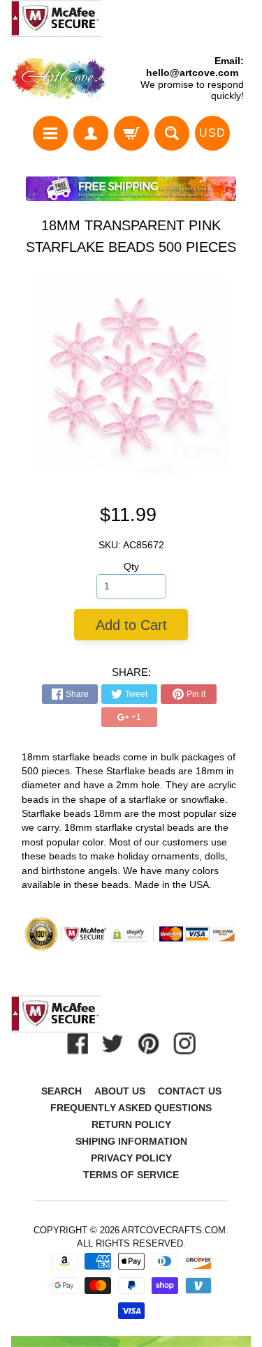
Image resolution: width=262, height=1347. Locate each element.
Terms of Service (131, 1174)
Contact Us (189, 1091)
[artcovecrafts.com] (59, 78)
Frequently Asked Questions (131, 1107)
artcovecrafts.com (174, 1230)
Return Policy (131, 1124)
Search (61, 1091)
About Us (119, 1091)
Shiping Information (131, 1141)
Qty (131, 567)
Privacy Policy (131, 1158)
